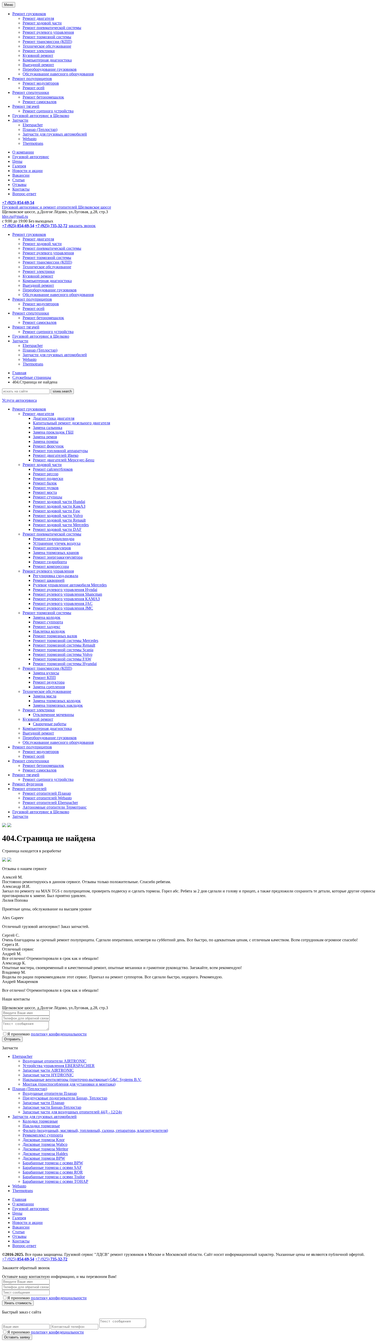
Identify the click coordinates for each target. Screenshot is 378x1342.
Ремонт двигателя (38, 18)
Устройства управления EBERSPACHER (59, 1065)
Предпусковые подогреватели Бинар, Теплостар (65, 1098)
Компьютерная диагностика (47, 60)
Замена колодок (46, 617)
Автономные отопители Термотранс (55, 807)
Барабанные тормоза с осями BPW (53, 1163)
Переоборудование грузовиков (50, 69)
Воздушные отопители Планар (50, 1093)
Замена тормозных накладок (58, 705)
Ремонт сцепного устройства (48, 111)
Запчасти (20, 120)
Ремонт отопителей (29, 788)
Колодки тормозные (40, 1121)
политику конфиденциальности (59, 1034)
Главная (19, 373)
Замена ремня (45, 437)
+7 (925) (18, 1259)
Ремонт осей (33, 88)
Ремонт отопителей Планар (47, 793)
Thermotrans (33, 143)
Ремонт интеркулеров (52, 548)
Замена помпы (45, 441)
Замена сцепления (49, 687)
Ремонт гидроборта (50, 562)
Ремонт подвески (48, 478)
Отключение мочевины (53, 714)
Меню (8, 5)
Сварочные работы (49, 724)
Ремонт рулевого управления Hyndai (65, 589)
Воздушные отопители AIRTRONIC (54, 1061)
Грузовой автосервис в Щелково (40, 115)
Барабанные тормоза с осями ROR (53, 1172)
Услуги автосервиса (19, 400)
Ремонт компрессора (51, 566)
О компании (23, 152)
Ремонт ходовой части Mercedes (61, 525)
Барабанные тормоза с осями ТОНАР (55, 1181)
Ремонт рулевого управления (48, 32)
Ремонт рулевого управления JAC (63, 603)
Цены (17, 161)
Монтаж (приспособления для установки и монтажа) (69, 1084)
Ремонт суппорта (48, 622)
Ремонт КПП (44, 677)
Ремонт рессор (45, 474)
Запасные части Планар (43, 1103)
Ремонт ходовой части (42, 23)
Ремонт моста (45, 492)
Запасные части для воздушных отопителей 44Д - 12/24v (72, 1112)
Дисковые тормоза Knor (44, 1140)
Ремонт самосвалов (40, 102)
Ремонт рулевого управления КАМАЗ (66, 599)
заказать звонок (82, 225)
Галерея (19, 166)
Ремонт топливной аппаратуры (60, 451)
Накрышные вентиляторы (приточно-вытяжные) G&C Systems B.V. (82, 1079)
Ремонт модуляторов (41, 83)
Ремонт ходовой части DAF (57, 529)
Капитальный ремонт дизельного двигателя (71, 423)
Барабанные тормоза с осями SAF (52, 1167)
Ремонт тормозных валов (55, 636)
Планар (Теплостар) (40, 129)
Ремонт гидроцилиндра (53, 538)
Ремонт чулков (46, 488)
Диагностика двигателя (53, 418)
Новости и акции (27, 170)
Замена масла (44, 696)
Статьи (18, 180)
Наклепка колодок (49, 631)
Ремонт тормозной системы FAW (62, 659)
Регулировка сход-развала (55, 576)
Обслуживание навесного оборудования (58, 74)
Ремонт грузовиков (29, 14)
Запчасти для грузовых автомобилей (55, 134)
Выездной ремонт (38, 64)
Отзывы (19, 184)
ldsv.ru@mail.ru (15, 216)
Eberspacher (33, 125)
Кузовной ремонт (38, 55)
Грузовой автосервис (30, 157)
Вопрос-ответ (24, 194)
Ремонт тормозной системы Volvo (62, 654)
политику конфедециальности (57, 1332)
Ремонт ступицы (47, 497)
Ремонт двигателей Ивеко (55, 455)
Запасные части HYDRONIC (48, 1075)
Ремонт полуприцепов (32, 78)
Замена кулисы (46, 673)
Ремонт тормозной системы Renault (64, 645)
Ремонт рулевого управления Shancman (67, 594)
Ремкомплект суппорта (43, 1135)
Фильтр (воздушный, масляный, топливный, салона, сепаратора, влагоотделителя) (95, 1130)
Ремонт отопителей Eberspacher (50, 802)
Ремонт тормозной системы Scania (63, 650)
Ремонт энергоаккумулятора (58, 557)
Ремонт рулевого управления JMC (63, 608)
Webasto (30, 139)
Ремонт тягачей (25, 106)
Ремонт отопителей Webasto (47, 798)
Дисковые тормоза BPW (44, 1158)
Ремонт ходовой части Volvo (58, 515)
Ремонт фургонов (27, 784)
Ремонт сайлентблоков (53, 469)
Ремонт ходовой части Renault (59, 520)
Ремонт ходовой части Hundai (59, 501)
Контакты (21, 189)
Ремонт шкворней (49, 580)
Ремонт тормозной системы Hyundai (65, 663)
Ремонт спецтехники (30, 92)
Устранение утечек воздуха (56, 543)
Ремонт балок (45, 483)
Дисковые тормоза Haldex (45, 1153)
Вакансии (21, 175)
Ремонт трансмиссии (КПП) (47, 41)
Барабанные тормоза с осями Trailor (54, 1177)
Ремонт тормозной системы (47, 37)
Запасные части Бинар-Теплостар (52, 1107)
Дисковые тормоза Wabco (45, 1144)
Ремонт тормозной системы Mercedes (65, 640)
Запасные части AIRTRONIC (48, 1070)
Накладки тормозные (41, 1126)
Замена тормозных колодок (57, 701)
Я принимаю (47, 1034)
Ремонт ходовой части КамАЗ (59, 506)
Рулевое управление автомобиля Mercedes (70, 585)
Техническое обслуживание (47, 46)
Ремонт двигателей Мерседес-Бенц (63, 460)
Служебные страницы (31, 377)
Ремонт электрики (39, 51)
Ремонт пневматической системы (52, 27)
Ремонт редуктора (49, 682)
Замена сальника (47, 427)
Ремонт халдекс (46, 626)
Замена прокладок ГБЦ (53, 432)
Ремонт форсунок (48, 446)
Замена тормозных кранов (56, 552)
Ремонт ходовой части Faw (56, 511)
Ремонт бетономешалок (43, 97)
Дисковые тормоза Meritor (45, 1149)
